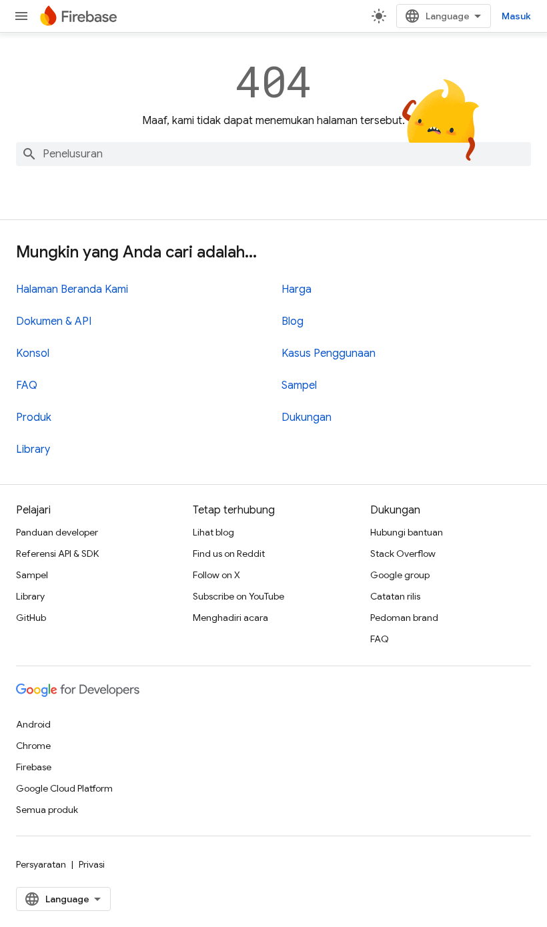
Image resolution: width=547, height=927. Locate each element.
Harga (297, 289)
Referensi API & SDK (57, 554)
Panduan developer (57, 532)
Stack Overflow (403, 554)
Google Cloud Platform (64, 788)
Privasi (92, 864)
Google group (400, 575)
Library (33, 449)
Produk (33, 417)
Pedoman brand (404, 618)
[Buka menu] (21, 16)
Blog (293, 321)
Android (33, 724)
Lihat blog (213, 532)
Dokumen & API (53, 321)
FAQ (26, 385)
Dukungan (307, 417)
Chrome (33, 746)
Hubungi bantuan (406, 532)
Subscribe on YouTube (238, 596)
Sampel (299, 385)
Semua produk (47, 810)
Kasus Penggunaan (329, 353)
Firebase (33, 767)
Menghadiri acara (230, 618)
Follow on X (216, 575)
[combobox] (273, 154)
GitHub (31, 618)
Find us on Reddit (229, 554)
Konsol (32, 353)
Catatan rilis (395, 596)
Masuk (516, 16)
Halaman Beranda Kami (72, 289)
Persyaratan (41, 864)
